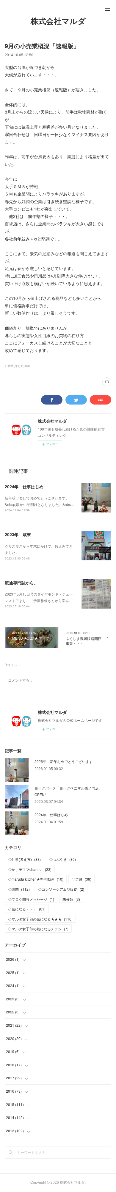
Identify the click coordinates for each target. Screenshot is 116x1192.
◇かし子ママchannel (29, 869)
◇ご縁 (81, 879)
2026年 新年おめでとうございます (64, 761)
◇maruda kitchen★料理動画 (35, 879)
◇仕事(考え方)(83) (17, 366)
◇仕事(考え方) (24, 859)
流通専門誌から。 (21, 583)
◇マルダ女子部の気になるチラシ (38, 928)
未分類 (71, 899)
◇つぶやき (62, 859)
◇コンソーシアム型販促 (61, 889)
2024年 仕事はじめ (24, 486)
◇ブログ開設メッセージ (31, 899)
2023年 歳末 (18, 534)
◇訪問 (19, 889)
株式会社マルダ (58, 21)
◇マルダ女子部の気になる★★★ (40, 918)
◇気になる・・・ (27, 908)
